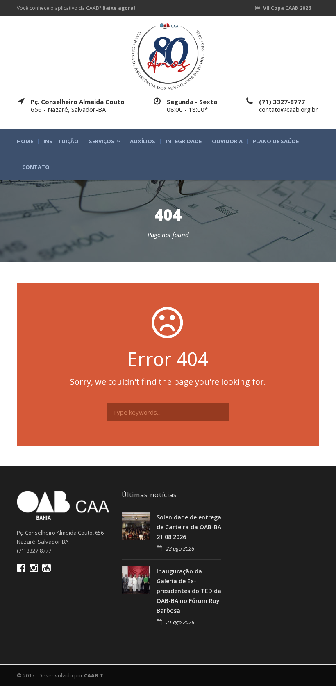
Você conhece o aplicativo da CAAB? (76, 8)
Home (25, 141)
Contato (36, 167)
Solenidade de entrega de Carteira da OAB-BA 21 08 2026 (189, 527)
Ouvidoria (227, 141)
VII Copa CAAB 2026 (287, 8)
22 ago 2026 (180, 548)
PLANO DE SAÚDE (276, 141)
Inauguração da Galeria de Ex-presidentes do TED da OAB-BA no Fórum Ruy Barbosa (189, 590)
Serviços (101, 141)
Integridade (184, 141)
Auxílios (142, 141)
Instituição (61, 141)
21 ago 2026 (180, 622)
